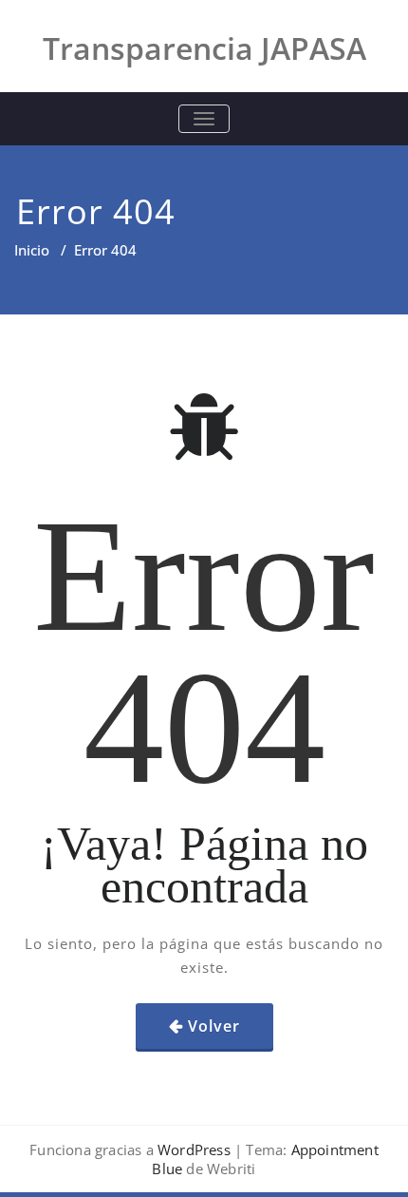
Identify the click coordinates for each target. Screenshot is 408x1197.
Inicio (31, 249)
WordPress (194, 1149)
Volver (214, 1026)
